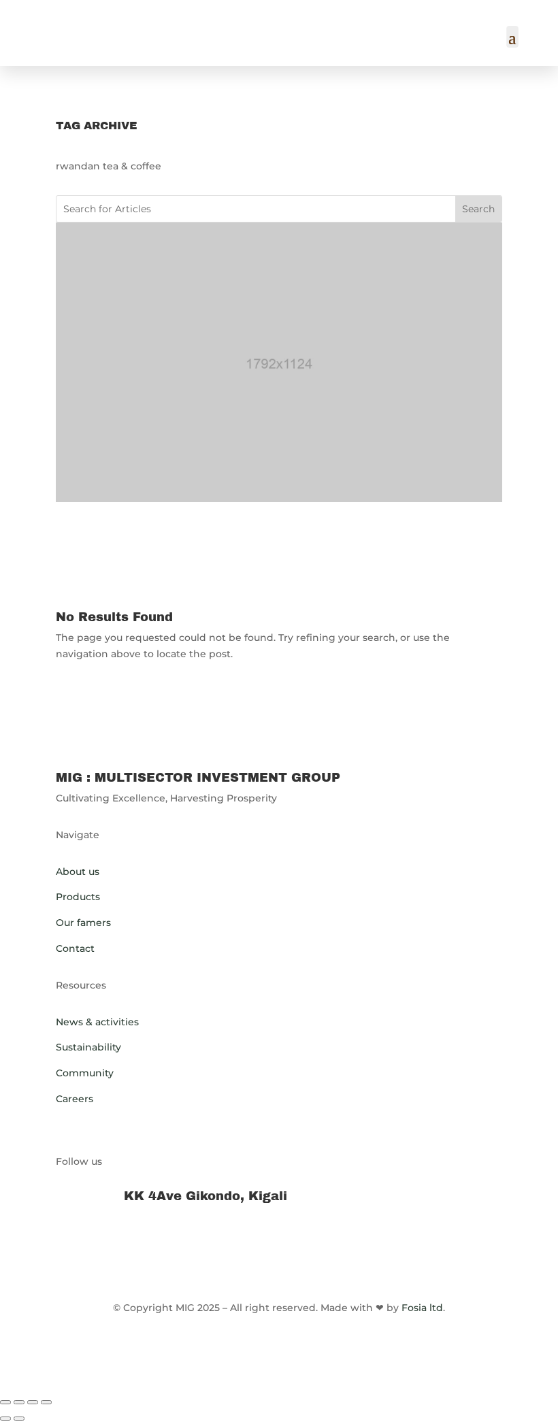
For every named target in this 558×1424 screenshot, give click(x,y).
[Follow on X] (279, 1243)
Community (85, 1073)
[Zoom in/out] (5, 1402)
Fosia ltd (422, 1308)
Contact (75, 948)
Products (78, 897)
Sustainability (88, 1047)
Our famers (83, 922)
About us (77, 871)
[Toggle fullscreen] (19, 1402)
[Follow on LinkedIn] (252, 1243)
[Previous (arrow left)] (5, 1419)
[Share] (32, 1402)
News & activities (97, 1022)
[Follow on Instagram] (306, 1243)
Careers (74, 1099)
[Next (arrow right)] (19, 1419)
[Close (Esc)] (46, 1402)
